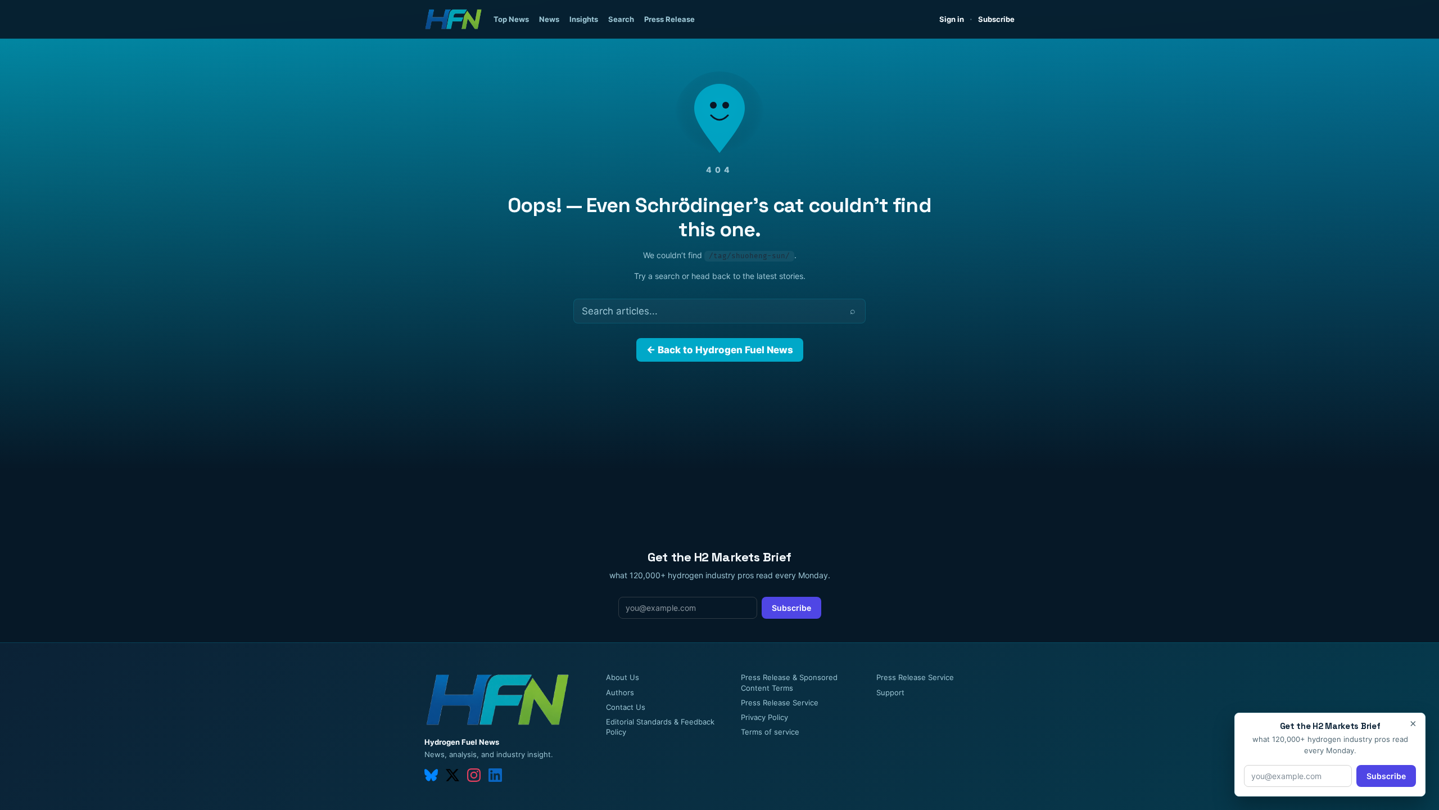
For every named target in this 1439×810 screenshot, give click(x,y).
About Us (622, 677)
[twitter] (452, 775)
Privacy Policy (764, 717)
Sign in (951, 19)
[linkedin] (495, 775)
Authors (620, 692)
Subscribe (996, 19)
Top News (511, 19)
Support (890, 692)
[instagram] (474, 775)
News (549, 19)
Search (621, 19)
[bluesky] (431, 775)
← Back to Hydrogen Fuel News (719, 350)
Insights (583, 19)
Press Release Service (779, 702)
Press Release (669, 19)
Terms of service (770, 731)
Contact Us (625, 707)
